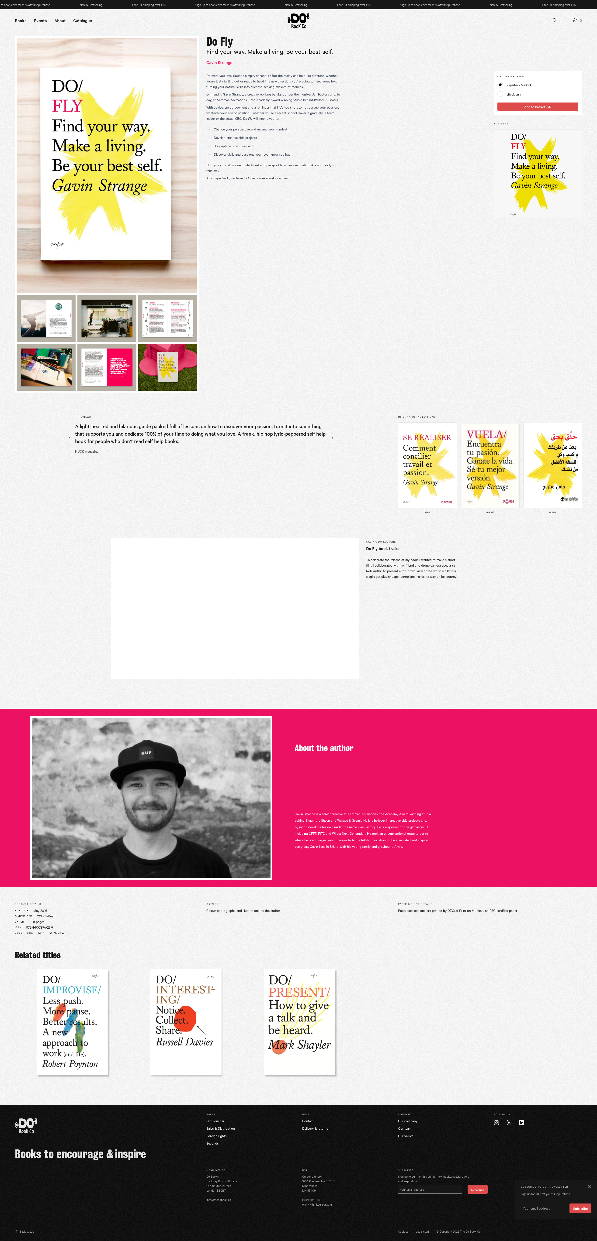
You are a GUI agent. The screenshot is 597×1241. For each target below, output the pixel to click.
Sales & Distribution (220, 1128)
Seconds (212, 1143)
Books (21, 20)
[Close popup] (589, 1187)
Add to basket (538, 106)
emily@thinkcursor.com (317, 1204)
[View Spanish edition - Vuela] (490, 466)
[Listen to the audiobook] (538, 174)
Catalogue (82, 20)
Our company (407, 1120)
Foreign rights (216, 1135)
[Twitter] (509, 1122)
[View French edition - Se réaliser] (427, 465)
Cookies (403, 1231)
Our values (405, 1135)
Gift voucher (215, 1120)
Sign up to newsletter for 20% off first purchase (176, 5)
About (60, 20)
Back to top (27, 1231)
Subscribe (477, 1189)
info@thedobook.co (218, 1199)
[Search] (555, 20)
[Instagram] (496, 1122)
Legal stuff (422, 1231)
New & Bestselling (42, 5)
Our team (404, 1128)
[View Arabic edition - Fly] (552, 465)
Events (40, 20)
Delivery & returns (315, 1128)
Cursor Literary (312, 1176)
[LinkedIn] (521, 1122)
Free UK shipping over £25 (99, 5)
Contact (308, 1120)
